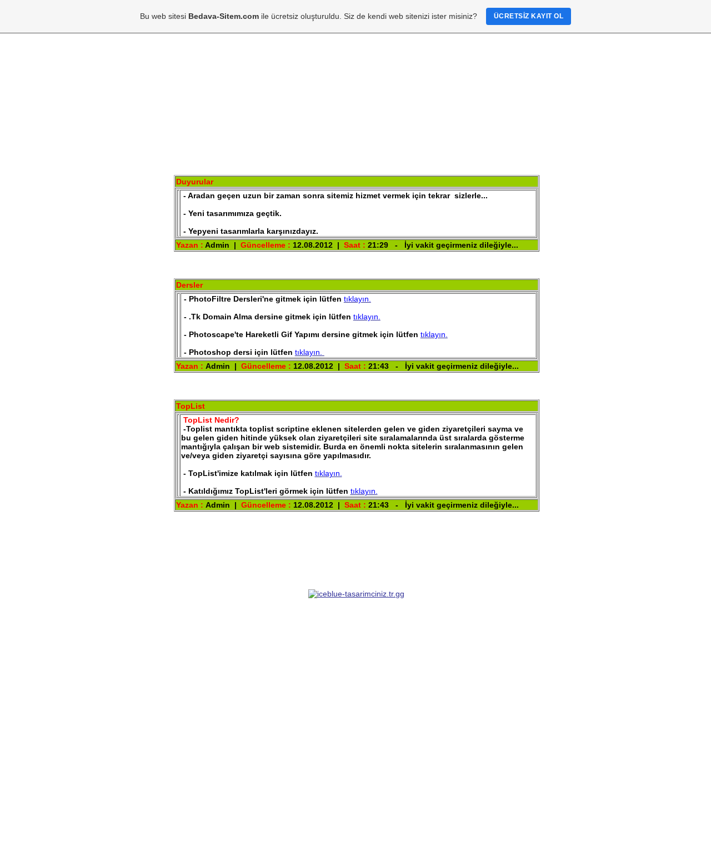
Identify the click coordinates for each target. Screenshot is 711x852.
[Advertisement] (355, 691)
